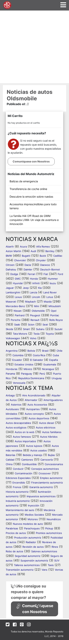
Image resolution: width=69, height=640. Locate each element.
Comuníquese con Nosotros (31, 161)
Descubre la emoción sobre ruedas (31, 196)
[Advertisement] (34, 46)
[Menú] (63, 5)
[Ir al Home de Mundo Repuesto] (7, 4)
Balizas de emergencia (24, 181)
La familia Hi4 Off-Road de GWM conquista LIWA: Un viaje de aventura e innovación (34, 220)
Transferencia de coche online (28, 189)
